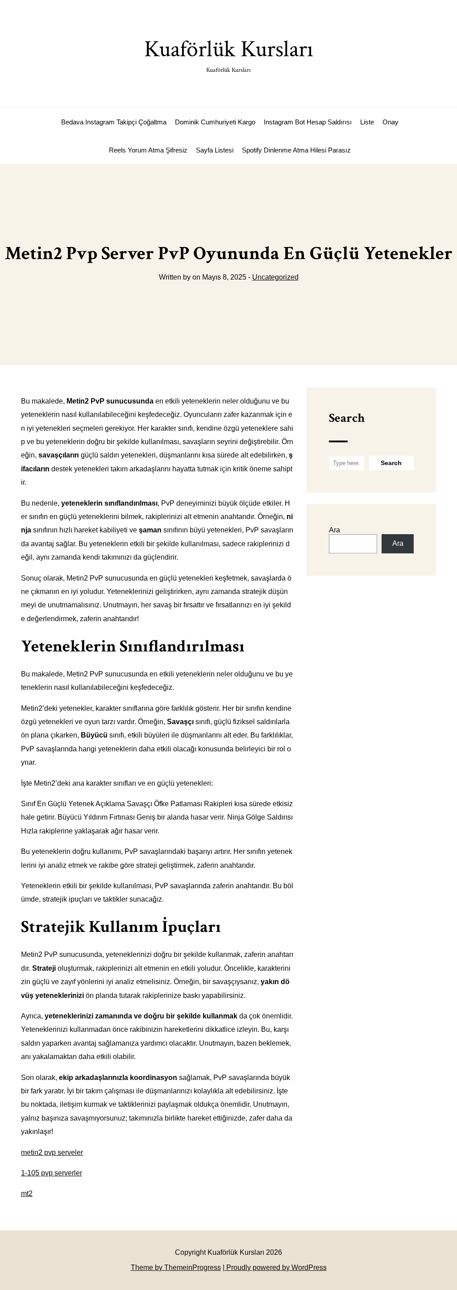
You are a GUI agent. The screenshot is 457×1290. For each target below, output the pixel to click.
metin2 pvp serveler (52, 1152)
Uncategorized (275, 277)
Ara (334, 530)
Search (347, 418)
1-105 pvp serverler (51, 1173)
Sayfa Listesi (214, 150)
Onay (390, 122)
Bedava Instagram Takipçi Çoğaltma (113, 122)
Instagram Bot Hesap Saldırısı (308, 122)
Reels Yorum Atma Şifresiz (148, 150)
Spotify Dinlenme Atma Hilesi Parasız (296, 150)
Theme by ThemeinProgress (176, 1267)
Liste (367, 122)
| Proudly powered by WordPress (275, 1267)
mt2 (27, 1193)
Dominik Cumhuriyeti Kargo (215, 122)
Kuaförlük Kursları (228, 54)
